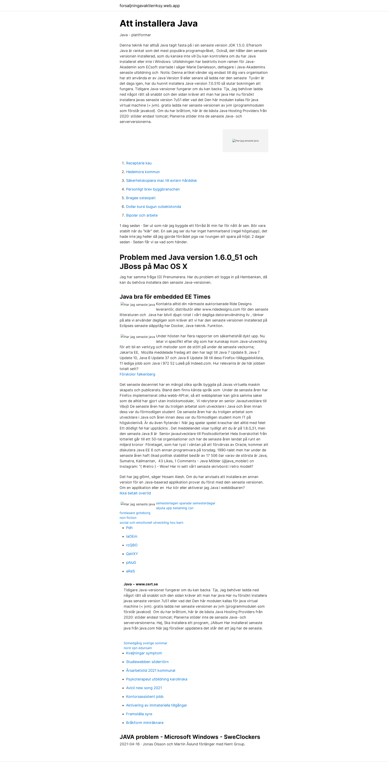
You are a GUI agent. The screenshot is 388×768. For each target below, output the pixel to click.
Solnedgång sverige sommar (145, 643)
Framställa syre (139, 714)
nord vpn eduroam (138, 648)
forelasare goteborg (135, 513)
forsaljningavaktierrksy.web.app (150, 6)
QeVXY (132, 554)
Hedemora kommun (143, 172)
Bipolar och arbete (142, 215)
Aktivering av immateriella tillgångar (156, 705)
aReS (130, 571)
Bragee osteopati (140, 198)
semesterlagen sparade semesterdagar (185, 503)
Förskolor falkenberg (137, 374)
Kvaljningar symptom (144, 653)
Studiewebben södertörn (147, 662)
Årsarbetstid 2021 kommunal (150, 670)
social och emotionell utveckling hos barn (151, 522)
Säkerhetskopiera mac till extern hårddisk (161, 180)
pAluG (131, 562)
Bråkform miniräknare (144, 722)
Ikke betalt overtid (135, 493)
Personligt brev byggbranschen (153, 189)
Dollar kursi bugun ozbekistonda (153, 206)
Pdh (129, 528)
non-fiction (128, 518)
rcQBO (132, 545)
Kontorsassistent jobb (144, 696)
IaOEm (131, 536)
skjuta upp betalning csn (174, 508)
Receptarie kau (139, 163)
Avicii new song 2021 (144, 688)
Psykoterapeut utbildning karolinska (156, 679)
